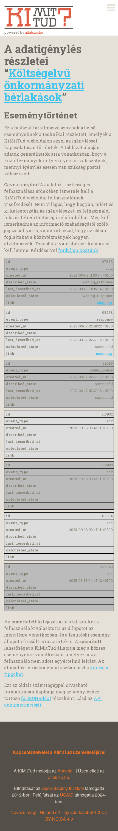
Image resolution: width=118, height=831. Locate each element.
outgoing (104, 302)
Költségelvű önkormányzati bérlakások (44, 85)
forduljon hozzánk (78, 250)
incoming (104, 353)
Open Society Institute (62, 788)
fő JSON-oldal (36, 698)
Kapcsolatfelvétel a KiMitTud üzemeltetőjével (59, 752)
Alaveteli (66, 771)
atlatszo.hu (34, 32)
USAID (67, 795)
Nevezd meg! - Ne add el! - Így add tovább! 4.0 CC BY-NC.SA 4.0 (59, 815)
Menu (111, 6)
